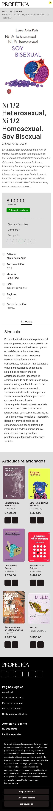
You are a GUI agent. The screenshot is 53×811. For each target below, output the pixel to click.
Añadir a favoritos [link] (18, 224)
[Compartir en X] (15, 241)
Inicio (5, 11)
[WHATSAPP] (4, 674)
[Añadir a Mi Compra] (7, 520)
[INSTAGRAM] (25, 674)
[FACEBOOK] (11, 674)
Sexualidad (16, 11)
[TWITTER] (18, 674)
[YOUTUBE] (40, 674)
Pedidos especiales (11, 734)
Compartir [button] (14, 229)
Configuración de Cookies (14, 714)
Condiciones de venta (12, 698)
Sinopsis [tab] (26, 321)
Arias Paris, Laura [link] (14, 144)
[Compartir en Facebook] (9, 241)
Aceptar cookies (27, 791)
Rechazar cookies (26, 797)
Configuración (26, 804)
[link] (15, 520)
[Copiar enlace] (32, 241)
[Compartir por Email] (26, 241)
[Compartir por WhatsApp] (20, 241)
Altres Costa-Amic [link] (16, 258)
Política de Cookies (11, 708)
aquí (17, 783)
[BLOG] (33, 674)
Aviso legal (7, 692)
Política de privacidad (12, 703)
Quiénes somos (9, 729)
